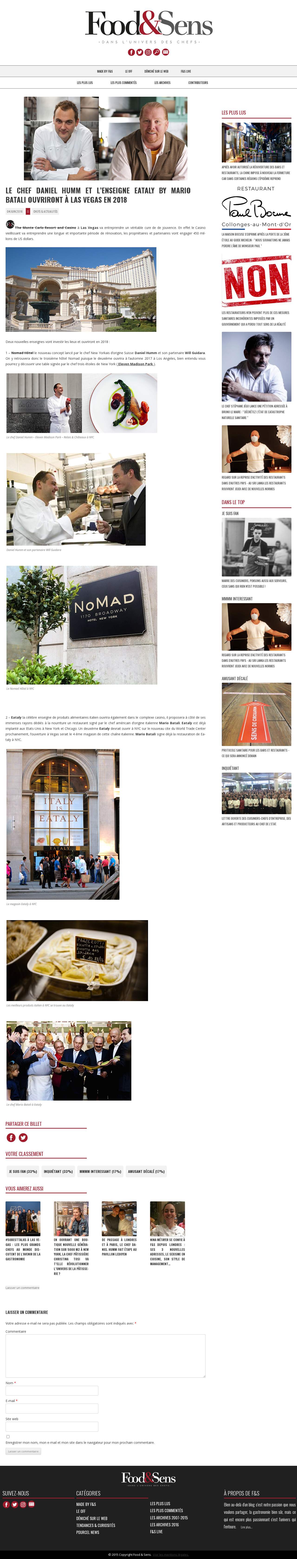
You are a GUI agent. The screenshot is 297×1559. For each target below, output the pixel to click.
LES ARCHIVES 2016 (164, 1524)
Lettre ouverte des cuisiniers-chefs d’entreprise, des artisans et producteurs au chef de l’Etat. (256, 821)
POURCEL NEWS (87, 1532)
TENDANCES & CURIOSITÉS (95, 1525)
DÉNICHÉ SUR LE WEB (156, 71)
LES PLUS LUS (85, 82)
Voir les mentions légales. (171, 1555)
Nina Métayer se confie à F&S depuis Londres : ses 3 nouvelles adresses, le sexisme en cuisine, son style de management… (167, 1251)
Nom (11, 1383)
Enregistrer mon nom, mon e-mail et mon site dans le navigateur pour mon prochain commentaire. (80, 1442)
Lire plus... (246, 1527)
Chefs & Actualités (45, 211)
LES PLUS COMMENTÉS (124, 82)
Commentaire (16, 1331)
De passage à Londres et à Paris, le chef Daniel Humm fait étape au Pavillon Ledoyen (119, 1246)
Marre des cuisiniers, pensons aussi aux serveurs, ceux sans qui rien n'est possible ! (254, 583)
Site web (12, 1419)
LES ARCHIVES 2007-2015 (169, 1518)
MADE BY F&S (105, 71)
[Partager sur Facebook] (11, 1142)
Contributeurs (198, 82)
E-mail (12, 1401)
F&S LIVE (186, 71)
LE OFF (128, 71)
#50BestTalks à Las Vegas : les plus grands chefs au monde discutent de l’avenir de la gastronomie (23, 1249)
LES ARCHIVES (163, 82)
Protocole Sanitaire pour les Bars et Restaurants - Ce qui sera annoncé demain (255, 753)
